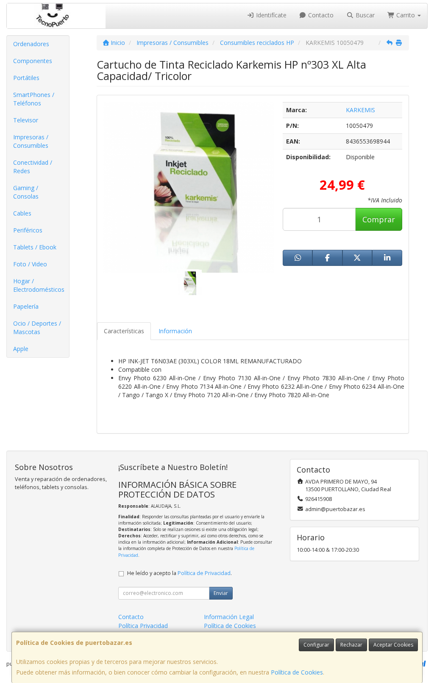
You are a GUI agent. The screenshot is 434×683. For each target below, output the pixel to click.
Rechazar (351, 644)
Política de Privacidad (204, 573)
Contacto (320, 15)
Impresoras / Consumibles (30, 141)
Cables (22, 213)
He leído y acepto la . (179, 573)
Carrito (406, 15)
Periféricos (27, 230)
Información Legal (229, 617)
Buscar (364, 15)
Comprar (378, 219)
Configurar (316, 644)
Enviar (221, 593)
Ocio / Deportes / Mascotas (37, 327)
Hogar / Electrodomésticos (38, 285)
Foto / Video (30, 264)
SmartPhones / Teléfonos (33, 99)
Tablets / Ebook (34, 247)
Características (124, 331)
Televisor (25, 120)
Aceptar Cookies (393, 644)
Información (175, 331)
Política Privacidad (143, 626)
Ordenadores (31, 44)
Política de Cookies (297, 672)
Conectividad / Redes (32, 166)
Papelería (26, 306)
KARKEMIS (360, 110)
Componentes (32, 61)
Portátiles (26, 78)
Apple (20, 349)
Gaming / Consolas (26, 192)
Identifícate (270, 15)
